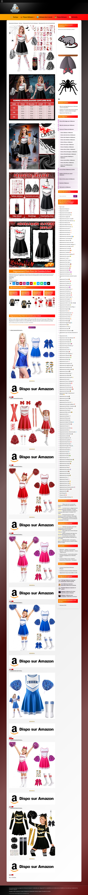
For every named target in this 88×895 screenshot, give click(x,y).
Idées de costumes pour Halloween (67, 125)
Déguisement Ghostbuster (65, 300)
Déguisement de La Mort (65, 349)
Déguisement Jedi (63, 335)
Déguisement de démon (64, 268)
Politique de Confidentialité (29, 891)
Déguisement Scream (64, 426)
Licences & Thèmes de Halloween (67, 129)
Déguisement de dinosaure (65, 274)
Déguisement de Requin (64, 416)
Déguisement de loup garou (65, 363)
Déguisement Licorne (64, 361)
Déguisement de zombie (64, 475)
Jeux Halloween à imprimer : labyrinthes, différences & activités (68, 584)
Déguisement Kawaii (64, 479)
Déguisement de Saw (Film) (65, 424)
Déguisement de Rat (64, 414)
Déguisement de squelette (65, 439)
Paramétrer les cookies (46, 891)
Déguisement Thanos (64, 451)
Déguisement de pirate (64, 398)
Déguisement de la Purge (65, 410)
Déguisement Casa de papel (65, 238)
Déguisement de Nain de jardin (66, 389)
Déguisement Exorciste (64, 287)
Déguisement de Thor (64, 457)
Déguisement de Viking (64, 467)
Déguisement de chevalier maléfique (67, 244)
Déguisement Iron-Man (64, 326)
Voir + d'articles (12, 877)
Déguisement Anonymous (65, 214)
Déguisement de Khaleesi (65, 341)
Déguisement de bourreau (65, 230)
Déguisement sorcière (64, 435)
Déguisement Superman (64, 447)
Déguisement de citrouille (65, 250)
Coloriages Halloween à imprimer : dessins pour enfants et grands (68, 581)
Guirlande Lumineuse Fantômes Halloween (68, 570)
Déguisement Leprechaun (65, 357)
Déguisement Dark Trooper (65, 260)
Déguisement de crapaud (65, 256)
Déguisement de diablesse (65, 272)
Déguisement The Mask (64, 455)
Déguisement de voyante (65, 469)
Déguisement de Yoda (64, 473)
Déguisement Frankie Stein (65, 295)
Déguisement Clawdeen (64, 252)
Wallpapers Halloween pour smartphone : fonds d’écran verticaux (69, 596)
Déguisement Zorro (64, 477)
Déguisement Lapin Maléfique (66, 353)
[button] (10, 283)
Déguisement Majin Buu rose (65, 112)
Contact (22, 891)
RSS (14, 891)
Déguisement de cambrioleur (65, 236)
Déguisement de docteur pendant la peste (68, 275)
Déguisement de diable (64, 270)
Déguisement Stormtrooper (65, 443)
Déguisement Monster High (65, 383)
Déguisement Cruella (64, 258)
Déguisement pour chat (64, 483)
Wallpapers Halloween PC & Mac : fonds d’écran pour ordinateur (68, 592)
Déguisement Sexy (63, 491)
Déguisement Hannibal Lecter (66, 312)
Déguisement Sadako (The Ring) (66, 422)
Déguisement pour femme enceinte (67, 487)
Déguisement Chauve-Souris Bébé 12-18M (68, 572)
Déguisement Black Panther (65, 224)
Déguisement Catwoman (65, 240)
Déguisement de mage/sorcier (66, 365)
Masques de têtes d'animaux (65, 497)
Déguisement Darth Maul (65, 264)
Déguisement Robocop (64, 418)
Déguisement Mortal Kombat (66, 387)
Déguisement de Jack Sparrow (66, 330)
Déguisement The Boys (64, 453)
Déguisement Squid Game (65, 441)
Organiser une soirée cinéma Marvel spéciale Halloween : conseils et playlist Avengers (69, 110)
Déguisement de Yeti (64, 471)
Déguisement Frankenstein (65, 293)
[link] (14, 17)
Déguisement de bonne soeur (66, 226)
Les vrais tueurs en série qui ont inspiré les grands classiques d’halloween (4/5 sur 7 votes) (67, 537)
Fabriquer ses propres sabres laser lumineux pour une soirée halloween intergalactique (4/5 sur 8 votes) (67, 528)
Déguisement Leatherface (65, 355)
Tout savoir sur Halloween (65, 187)
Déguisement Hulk (63, 324)
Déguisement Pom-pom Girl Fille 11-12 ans (14, 293)
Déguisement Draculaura (65, 281)
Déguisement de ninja (64, 396)
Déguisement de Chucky (65, 248)
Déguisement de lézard (64, 359)
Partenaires (18, 891)
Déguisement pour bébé (64, 481)
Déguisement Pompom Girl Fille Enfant (49, 293)
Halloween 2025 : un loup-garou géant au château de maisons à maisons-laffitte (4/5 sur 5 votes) (67, 541)
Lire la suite (11, 277)
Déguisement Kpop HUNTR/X (66, 345)
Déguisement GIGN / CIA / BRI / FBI (67, 302)
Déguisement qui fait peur (65, 489)
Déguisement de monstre (65, 385)
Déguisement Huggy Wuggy (65, 322)
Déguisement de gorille (64, 308)
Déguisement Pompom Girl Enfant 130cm (37, 293)
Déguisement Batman (64, 222)
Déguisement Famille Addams (66, 289)
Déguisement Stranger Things (66, 445)
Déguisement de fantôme (65, 291)
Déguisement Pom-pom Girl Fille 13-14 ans (25, 293)
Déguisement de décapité (65, 266)
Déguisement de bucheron (65, 232)
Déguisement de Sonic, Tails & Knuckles (68, 431)
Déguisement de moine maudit (66, 377)
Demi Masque (62, 493)
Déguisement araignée (64, 216)
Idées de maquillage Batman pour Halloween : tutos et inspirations (69, 107)
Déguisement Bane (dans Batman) (66, 220)
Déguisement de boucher (65, 228)
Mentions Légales (38, 891)
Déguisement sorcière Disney (66, 433)
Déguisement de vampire (65, 463)
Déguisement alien (63, 210)
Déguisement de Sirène (64, 429)
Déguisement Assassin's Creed (66, 218)
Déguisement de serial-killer (65, 427)
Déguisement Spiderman (65, 437)
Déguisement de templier (65, 449)
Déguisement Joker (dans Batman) (67, 337)
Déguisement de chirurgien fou (66, 246)
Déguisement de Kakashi (65, 339)
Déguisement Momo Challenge (66, 381)
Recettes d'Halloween (64, 183)
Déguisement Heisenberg (65, 318)
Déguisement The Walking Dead (66, 459)
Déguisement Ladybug (64, 351)
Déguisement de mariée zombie (66, 369)
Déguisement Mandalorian (65, 367)
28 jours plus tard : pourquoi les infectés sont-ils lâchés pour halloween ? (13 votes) (67, 505)
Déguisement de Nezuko (65, 391)
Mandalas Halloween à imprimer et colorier (68, 588)
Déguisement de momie (64, 379)
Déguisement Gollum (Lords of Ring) (67, 306)
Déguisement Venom (64, 465)
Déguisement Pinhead (64, 400)
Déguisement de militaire (65, 375)
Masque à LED (62, 495)
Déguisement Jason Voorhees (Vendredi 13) (69, 332)
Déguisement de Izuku (64, 328)
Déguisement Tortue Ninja (65, 461)
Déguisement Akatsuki (64, 208)
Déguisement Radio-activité (65, 412)
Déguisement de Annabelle (65, 212)
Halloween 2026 (63, 605)
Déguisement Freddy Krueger (66, 297)
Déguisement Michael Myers (65, 373)
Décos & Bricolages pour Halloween (67, 121)
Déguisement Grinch (64, 310)
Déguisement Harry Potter (65, 316)
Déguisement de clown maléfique (66, 254)
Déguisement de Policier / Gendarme (67, 406)
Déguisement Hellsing (64, 320)
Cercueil (62, 206)
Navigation (11, 891)
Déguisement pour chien (65, 485)
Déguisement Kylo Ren (64, 347)
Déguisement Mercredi (64, 371)
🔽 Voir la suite (32, 327)
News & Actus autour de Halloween (67, 179)
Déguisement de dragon (64, 283)
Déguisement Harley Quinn (65, 314)
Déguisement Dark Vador (65, 262)
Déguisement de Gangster (65, 299)
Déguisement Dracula (64, 279)
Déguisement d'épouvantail (65, 285)
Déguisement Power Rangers (65, 408)
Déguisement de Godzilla (65, 304)
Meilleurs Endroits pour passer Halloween (66, 174)
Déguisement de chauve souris (66, 242)
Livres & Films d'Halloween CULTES (67, 169)
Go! (75, 196)
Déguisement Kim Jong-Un (65, 343)
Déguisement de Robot (64, 420)
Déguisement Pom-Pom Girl (65, 402)
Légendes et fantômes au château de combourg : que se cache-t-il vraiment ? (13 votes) (67, 512)
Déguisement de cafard (64, 234)
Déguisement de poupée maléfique (67, 404)
